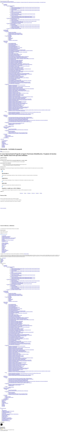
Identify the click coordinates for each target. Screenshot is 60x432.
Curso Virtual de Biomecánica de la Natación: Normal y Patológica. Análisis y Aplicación (20, 121)
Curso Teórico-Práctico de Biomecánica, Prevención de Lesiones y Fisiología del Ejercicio (20, 117)
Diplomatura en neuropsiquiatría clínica (13, 100)
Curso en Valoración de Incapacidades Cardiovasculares (15, 321)
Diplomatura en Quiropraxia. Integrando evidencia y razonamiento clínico (17, 103)
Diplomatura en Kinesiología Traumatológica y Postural (15, 108)
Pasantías (9, 39)
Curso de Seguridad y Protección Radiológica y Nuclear (15, 68)
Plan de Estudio (29, 7)
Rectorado (9, 35)
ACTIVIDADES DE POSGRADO (6, 412)
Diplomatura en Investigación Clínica (13, 91)
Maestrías (9, 37)
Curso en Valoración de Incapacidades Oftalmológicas (15, 60)
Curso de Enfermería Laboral (12, 59)
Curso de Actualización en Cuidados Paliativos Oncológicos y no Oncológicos (18, 56)
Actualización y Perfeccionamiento (12, 40)
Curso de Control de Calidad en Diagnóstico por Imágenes (16, 67)
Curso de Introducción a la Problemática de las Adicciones (15, 69)
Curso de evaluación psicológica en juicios (13, 72)
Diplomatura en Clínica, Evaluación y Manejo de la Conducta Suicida (17, 97)
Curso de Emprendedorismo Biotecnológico (14, 46)
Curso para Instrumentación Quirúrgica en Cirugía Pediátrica (16, 76)
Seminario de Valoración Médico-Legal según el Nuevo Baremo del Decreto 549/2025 (19, 114)
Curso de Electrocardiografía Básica (13, 310)
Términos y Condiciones (5, 250)
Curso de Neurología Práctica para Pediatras (14, 48)
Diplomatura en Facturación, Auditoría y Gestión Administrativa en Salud (17, 133)
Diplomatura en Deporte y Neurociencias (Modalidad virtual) (16, 384)
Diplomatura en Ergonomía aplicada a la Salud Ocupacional (16, 105)
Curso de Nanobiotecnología (12, 43)
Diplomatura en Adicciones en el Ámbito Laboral (14, 104)
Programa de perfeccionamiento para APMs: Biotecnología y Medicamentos (18, 129)
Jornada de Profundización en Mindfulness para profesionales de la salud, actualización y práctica (21, 113)
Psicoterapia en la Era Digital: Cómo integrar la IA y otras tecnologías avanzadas (18, 73)
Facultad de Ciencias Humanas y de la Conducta (8, 238)
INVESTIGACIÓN (4, 415)
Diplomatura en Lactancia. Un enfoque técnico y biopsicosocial (16, 110)
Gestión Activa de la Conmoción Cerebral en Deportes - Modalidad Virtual (18, 119)
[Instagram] (29, 193)
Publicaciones (4, 142)
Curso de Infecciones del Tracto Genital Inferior (14, 55)
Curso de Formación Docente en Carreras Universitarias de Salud (16, 49)
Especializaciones (10, 299)
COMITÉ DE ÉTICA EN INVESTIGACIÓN (8, 411)
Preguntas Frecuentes (37, 7)
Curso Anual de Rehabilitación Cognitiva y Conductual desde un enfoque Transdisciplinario (20, 64)
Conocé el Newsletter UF (3, 1)
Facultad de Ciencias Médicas (12, 32)
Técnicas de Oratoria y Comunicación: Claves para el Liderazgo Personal (17, 132)
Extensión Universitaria (5, 241)
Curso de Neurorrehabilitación (12, 79)
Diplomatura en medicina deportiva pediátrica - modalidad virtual (16, 98)
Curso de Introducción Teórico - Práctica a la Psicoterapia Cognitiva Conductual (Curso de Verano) (21, 58)
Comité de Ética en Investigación (6, 236)
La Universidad (4, 235)
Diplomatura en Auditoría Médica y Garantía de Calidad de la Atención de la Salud (19, 86)
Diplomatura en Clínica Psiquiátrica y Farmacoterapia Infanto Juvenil (17, 351)
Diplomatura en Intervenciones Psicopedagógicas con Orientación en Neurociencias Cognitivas (20, 96)
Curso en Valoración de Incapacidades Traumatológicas (15, 62)
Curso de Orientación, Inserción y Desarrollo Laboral (15, 65)
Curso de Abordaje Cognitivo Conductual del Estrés (15, 54)
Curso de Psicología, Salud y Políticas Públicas (14, 70)
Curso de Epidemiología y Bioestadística (13, 51)
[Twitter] (1, 258)
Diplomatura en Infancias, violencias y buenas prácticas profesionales (17, 362)
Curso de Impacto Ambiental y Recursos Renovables (15, 47)
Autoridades (21, 7)
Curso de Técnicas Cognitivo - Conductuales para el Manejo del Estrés (17, 57)
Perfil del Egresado (14, 7)
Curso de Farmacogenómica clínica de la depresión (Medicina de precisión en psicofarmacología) (20, 332)
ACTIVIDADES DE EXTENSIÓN (6, 419)
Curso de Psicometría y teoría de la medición (14, 78)
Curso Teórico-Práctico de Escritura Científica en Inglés (15, 71)
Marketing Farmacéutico (11, 131)
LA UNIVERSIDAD (5, 140)
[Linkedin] (37, 193)
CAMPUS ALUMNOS (5, 144)
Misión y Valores (25, 7)
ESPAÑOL (3, 146)
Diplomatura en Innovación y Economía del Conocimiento (16, 95)
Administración (4, 143)
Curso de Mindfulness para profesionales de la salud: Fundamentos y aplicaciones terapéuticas (20, 50)
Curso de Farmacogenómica (12, 45)
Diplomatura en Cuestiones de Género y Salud (14, 93)
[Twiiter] (25, 193)
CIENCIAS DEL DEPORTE (6, 414)
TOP (1, 262)
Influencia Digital (26, 253)
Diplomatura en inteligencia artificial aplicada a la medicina (16, 94)
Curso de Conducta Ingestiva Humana (13, 53)
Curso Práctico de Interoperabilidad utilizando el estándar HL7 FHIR (17, 74)
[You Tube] (33, 193)
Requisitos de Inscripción (4, 157)
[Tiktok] (40, 193)
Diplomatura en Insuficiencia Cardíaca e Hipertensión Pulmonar (16, 89)
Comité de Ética (4, 141)
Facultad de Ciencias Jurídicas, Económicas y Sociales (15, 34)
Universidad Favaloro (3, 408)
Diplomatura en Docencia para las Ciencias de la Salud (15, 87)
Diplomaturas (10, 38)
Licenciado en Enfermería (18, 11)
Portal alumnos (4, 251)
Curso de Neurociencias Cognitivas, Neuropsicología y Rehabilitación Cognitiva (18, 63)
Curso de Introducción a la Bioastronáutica (13, 83)
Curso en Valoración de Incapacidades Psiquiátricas (15, 61)
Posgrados (3, 239)
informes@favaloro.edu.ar (3, 234)
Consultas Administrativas (5, 243)
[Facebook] (21, 193)
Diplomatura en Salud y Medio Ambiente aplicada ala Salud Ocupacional (17, 107)
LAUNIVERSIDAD (4, 410)
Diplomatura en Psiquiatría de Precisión (13, 109)
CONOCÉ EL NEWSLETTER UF (6, 417)
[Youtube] (1, 259)
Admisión (18, 7)
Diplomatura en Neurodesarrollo (12, 85)
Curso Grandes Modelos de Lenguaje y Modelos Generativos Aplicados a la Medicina (19, 82)
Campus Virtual (4, 246)
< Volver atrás (2, 139)
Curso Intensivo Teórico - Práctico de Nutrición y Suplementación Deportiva (18, 118)
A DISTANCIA (4, 413)
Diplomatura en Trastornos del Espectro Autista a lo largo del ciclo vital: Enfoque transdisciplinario (21, 88)
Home (1, 151)
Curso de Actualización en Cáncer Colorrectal (14, 75)
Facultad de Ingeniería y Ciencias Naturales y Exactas (15, 33)
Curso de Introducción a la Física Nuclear (13, 66)
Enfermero (13, 11)
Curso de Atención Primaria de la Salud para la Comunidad (16, 81)
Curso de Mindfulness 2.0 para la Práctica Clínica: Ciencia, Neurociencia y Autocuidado (19, 80)
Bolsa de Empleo (4, 244)
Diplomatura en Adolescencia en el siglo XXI (14, 92)
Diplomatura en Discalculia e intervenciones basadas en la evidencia (17, 102)
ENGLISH (3, 147)
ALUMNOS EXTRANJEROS (6, 420)
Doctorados (9, 36)
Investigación (3, 240)
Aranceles (32, 7)
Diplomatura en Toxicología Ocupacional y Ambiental (15, 106)
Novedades (3, 247)
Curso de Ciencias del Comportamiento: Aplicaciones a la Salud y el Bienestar (18, 77)
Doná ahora (3, 145)
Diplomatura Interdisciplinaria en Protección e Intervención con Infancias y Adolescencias (20, 99)
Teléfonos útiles (4, 249)
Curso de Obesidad (10, 52)
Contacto (3, 248)
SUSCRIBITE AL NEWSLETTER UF (7, 418)
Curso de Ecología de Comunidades (13, 44)
